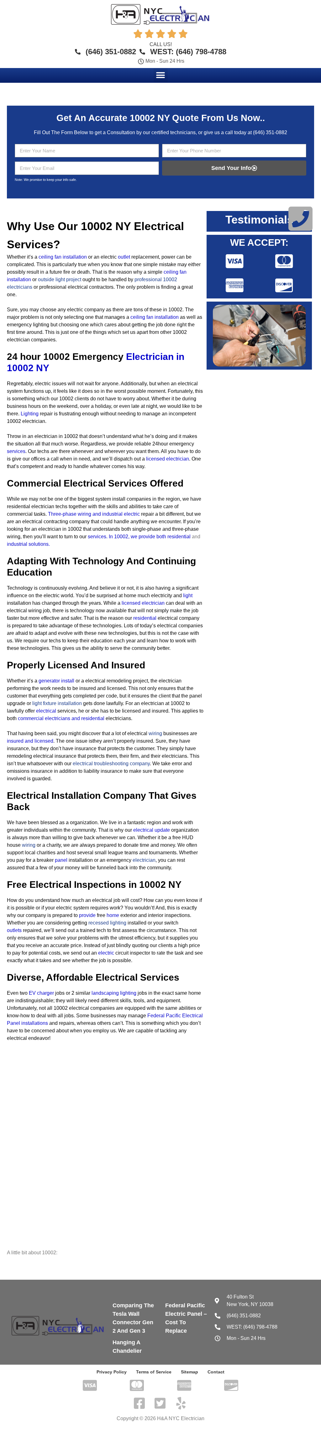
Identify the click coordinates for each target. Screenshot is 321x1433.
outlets (14, 930)
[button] (161, 75)
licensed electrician (143, 603)
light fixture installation (57, 703)
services (16, 451)
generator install (56, 680)
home (113, 915)
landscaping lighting (114, 993)
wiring (155, 733)
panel (61, 860)
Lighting (30, 413)
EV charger (41, 993)
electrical (46, 711)
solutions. (39, 544)
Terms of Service (153, 1371)
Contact (216, 1371)
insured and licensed (30, 741)
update (162, 830)
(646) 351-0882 (270, 132)
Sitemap (189, 1371)
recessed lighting (107, 922)
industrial (17, 544)
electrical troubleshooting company (111, 763)
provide (87, 915)
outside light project (59, 279)
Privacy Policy (112, 1371)
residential (179, 536)
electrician (144, 860)
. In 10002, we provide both (136, 536)
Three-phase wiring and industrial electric (94, 514)
